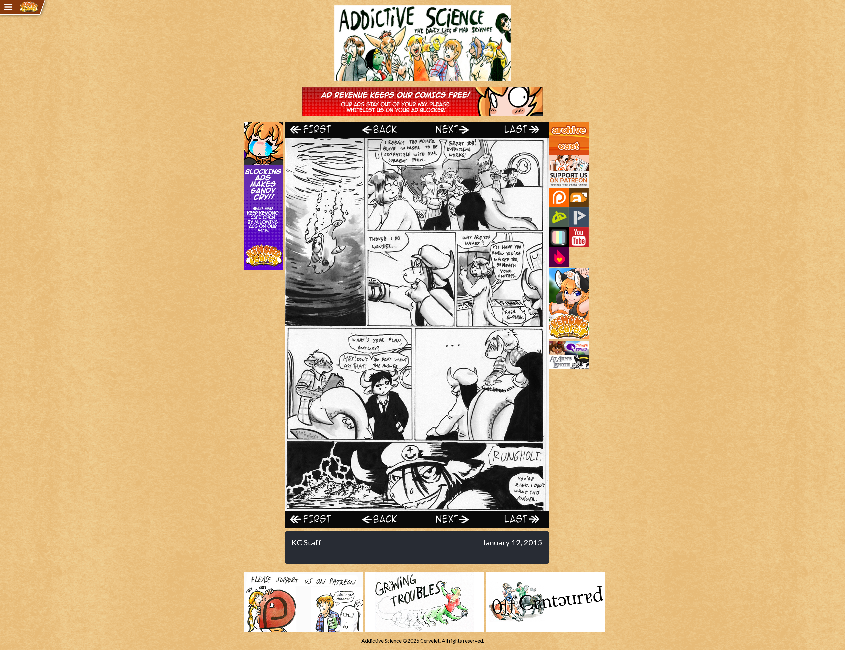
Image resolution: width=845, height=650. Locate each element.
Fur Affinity (579, 197)
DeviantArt (559, 217)
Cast (554, 141)
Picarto (579, 217)
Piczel (559, 237)
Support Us (561, 158)
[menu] (8, 7)
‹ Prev (384, 130)
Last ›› (516, 130)
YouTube (579, 237)
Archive (557, 125)
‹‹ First (318, 130)
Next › (449, 130)
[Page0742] (417, 508)
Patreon (559, 197)
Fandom (559, 257)
